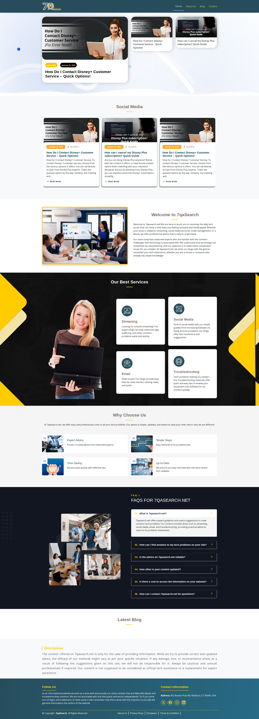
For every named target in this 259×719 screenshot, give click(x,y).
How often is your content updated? (158, 569)
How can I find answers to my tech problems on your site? (171, 544)
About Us (191, 6)
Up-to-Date (162, 463)
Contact (213, 6)
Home (178, 6)
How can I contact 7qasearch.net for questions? (165, 594)
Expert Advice (75, 440)
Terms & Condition (169, 713)
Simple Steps (164, 440)
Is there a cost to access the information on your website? (171, 581)
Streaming (51, 65)
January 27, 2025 (68, 65)
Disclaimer (151, 713)
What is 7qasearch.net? (151, 513)
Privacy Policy (137, 713)
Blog (202, 6)
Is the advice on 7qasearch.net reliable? (160, 557)
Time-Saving (74, 463)
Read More (55, 181)
